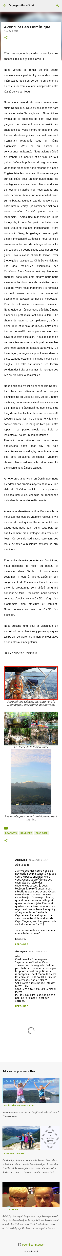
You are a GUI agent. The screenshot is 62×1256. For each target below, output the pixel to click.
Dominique (26, 833)
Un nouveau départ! (13, 1153)
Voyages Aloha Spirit (22, 5)
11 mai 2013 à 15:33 (38, 860)
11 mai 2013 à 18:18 (38, 951)
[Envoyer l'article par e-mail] (6, 829)
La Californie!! (10, 1209)
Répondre (21, 944)
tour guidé (41, 833)
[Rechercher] (57, 5)
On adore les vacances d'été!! (18, 1105)
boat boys (11, 833)
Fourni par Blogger (33, 1244)
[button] (6, 38)
